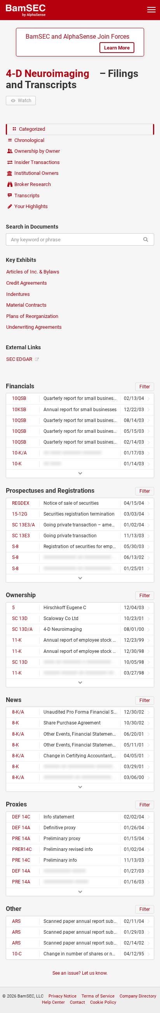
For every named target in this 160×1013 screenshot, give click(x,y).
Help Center (53, 1002)
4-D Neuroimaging (49, 73)
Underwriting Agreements (34, 327)
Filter (144, 386)
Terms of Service (98, 996)
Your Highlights (30, 206)
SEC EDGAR (19, 359)
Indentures (18, 294)
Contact (77, 1002)
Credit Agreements (26, 283)
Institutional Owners (36, 173)
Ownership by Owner (36, 151)
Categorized (31, 129)
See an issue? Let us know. (80, 973)
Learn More (117, 48)
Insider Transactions (36, 162)
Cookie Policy (103, 1002)
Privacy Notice (63, 996)
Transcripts (26, 195)
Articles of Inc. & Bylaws (32, 272)
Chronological (28, 140)
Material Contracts (26, 305)
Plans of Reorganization (32, 316)
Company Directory (138, 996)
